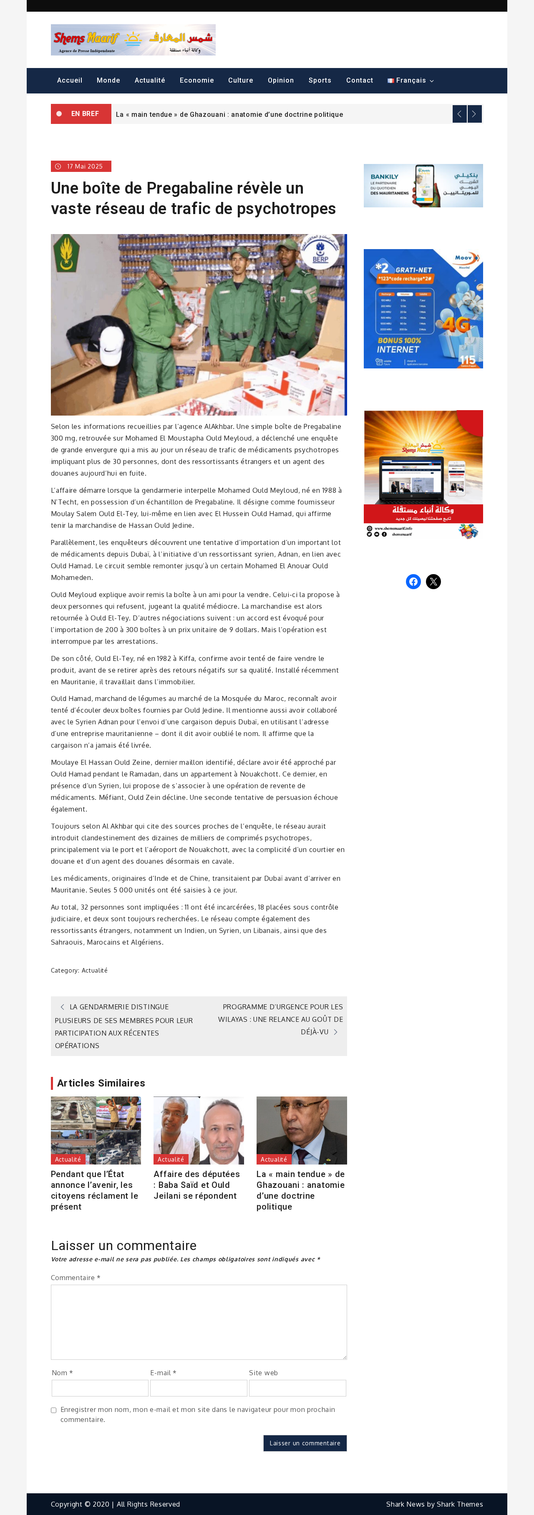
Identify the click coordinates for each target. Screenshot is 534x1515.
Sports (320, 80)
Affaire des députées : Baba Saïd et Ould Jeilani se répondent (197, 1185)
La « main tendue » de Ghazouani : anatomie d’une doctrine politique (229, 114)
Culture (240, 80)
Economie (197, 80)
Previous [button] (460, 114)
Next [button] (475, 114)
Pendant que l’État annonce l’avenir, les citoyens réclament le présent (95, 1190)
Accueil (70, 80)
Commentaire (76, 1277)
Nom (63, 1373)
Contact (359, 80)
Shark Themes (460, 1504)
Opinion (281, 80)
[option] (297, 114)
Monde (108, 80)
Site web (263, 1373)
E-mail (163, 1373)
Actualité (150, 80)
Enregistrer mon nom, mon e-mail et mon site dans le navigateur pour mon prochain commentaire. (197, 1414)
